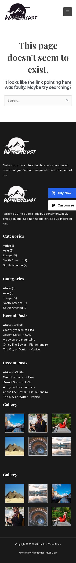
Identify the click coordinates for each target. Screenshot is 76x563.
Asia (6, 250)
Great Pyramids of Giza (18, 329)
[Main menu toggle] (67, 11)
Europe (7, 255)
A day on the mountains (19, 339)
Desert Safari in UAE (17, 334)
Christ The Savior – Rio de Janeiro (25, 344)
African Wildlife (13, 325)
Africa (7, 245)
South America (13, 265)
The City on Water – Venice (21, 349)
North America (13, 260)
